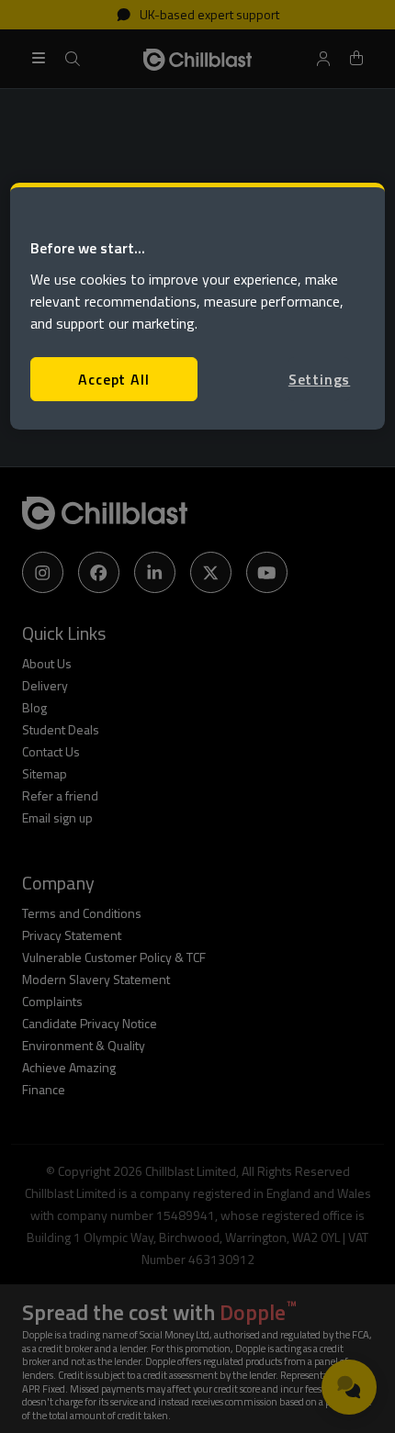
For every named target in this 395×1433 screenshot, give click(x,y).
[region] (198, 306)
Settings (319, 379)
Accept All (113, 379)
